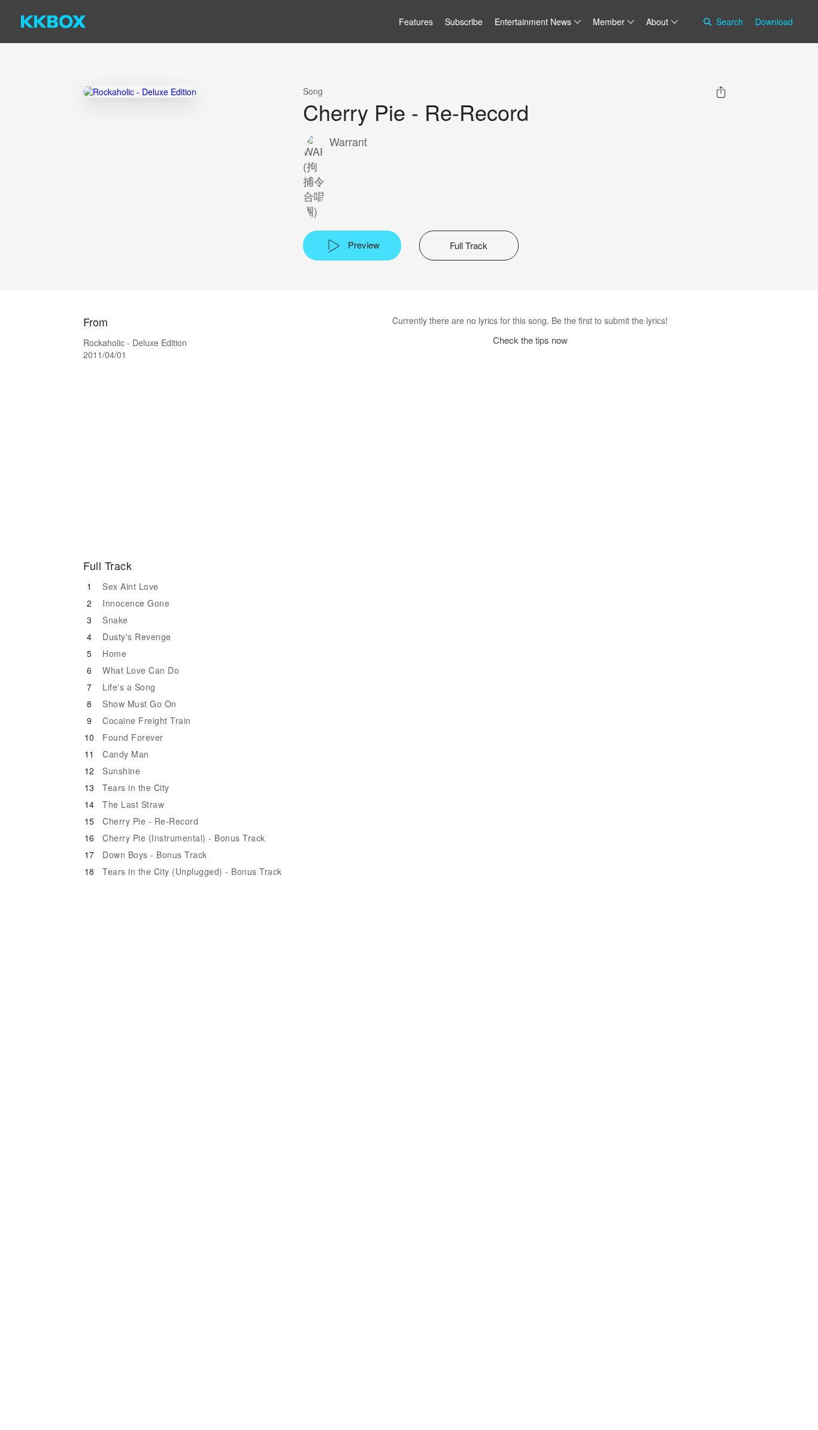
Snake (115, 620)
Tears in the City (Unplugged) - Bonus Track (192, 871)
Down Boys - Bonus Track (154, 855)
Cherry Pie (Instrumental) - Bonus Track (183, 838)
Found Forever (132, 737)
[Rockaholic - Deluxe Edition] (139, 91)
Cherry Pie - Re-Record (150, 821)
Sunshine (121, 771)
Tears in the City (135, 787)
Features (416, 22)
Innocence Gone (135, 603)
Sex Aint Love (130, 586)
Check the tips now (530, 340)
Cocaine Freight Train (146, 720)
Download (774, 22)
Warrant (348, 141)
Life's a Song (129, 687)
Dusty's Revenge (136, 637)
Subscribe (464, 22)
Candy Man (125, 754)
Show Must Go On (139, 704)
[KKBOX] (53, 21)
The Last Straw (133, 804)
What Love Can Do (140, 670)
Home (114, 653)
